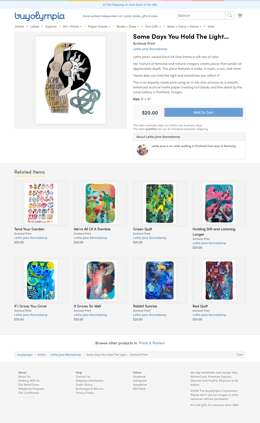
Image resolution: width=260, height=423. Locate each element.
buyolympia (24, 354)
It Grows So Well (87, 305)
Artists (19, 26)
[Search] (229, 15)
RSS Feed (139, 388)
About (22, 372)
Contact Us (83, 376)
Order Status (84, 384)
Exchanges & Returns (89, 388)
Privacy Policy (85, 393)
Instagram (140, 380)
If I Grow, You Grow (30, 305)
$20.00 (19, 242)
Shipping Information (89, 380)
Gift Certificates (28, 393)
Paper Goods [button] (98, 26)
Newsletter (140, 384)
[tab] (189, 137)
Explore (51, 26)
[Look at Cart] (240, 15)
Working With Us (28, 380)
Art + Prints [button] (71, 26)
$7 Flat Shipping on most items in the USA (130, 4)
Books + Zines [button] (127, 26)
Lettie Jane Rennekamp (150, 48)
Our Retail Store (28, 384)
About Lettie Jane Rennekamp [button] (158, 136)
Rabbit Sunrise (145, 305)
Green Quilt (142, 228)
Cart (240, 354)
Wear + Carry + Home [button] (183, 26)
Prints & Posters (152, 342)
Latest (34, 26)
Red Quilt (200, 305)
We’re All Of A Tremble (92, 228)
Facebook (139, 376)
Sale (211, 26)
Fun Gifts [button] (152, 26)
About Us (24, 376)
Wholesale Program (31, 388)
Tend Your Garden (29, 228)
